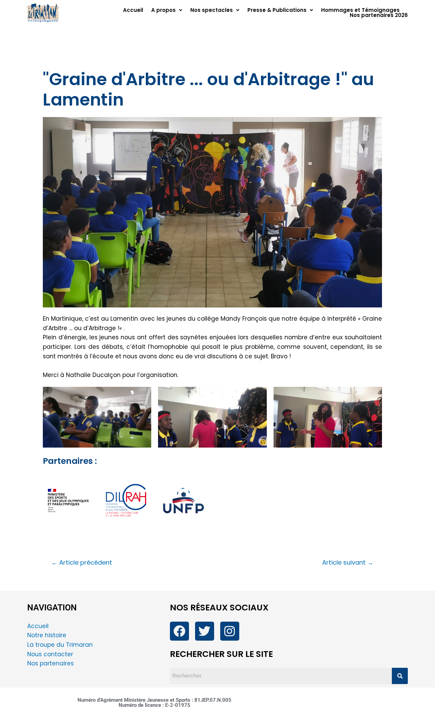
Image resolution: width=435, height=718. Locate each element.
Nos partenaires (50, 663)
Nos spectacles (211, 10)
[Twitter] (204, 631)
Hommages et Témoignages (360, 10)
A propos (163, 10)
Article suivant (347, 563)
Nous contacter (51, 654)
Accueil (133, 10)
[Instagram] (229, 631)
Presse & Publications (277, 10)
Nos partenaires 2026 (379, 15)
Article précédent (81, 563)
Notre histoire (46, 635)
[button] (166, 10)
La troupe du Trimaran (60, 645)
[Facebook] (179, 631)
